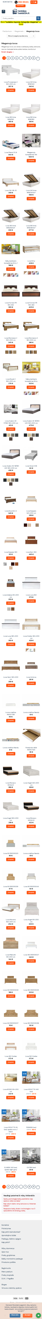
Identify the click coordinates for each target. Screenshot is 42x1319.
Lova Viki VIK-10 (11, 190)
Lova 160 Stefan (11, 1056)
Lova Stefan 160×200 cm (31, 637)
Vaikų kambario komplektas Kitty (31, 380)
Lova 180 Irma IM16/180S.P (31, 227)
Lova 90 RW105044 (31, 887)
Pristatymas (6, 1228)
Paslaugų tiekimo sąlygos (11, 1239)
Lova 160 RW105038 (31, 1023)
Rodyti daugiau (8, 52)
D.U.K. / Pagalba (8, 1278)
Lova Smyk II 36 (31, 466)
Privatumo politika (8, 1262)
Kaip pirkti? (6, 1242)
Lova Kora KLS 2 (11, 511)
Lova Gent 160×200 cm (10, 678)
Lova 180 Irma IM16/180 (31, 118)
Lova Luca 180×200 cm (10, 637)
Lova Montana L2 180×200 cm (31, 339)
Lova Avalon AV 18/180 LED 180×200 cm (11, 467)
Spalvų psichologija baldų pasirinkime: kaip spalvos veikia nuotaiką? (18, 1200)
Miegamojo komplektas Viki (31, 153)
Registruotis (6, 1268)
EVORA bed (31, 1168)
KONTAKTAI (7, 2)
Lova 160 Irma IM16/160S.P (11, 227)
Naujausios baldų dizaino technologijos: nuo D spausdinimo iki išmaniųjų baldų (19, 1210)
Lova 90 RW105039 (10, 887)
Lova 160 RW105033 (31, 990)
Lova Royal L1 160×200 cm (11, 380)
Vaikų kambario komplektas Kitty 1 (11, 262)
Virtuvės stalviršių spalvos (12, 1288)
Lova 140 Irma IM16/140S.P (31, 191)
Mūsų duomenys (8, 1248)
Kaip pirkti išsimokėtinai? (11, 1232)
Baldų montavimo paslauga (12, 1259)
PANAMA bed (31, 1127)
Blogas (4, 1284)
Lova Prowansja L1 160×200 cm (11, 83)
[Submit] (38, 18)
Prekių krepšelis (8, 1275)
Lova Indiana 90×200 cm (11, 596)
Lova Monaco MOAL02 (31, 819)
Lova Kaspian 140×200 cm (31, 512)
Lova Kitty (31, 261)
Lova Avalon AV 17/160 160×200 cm (11, 422)
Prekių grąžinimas (8, 1255)
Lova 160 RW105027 (31, 955)
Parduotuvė (7, 31)
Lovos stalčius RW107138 (11, 713)
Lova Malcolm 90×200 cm (11, 956)
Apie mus (5, 1252)
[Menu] (3, 11)
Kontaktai (5, 1225)
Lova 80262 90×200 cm (11, 1090)
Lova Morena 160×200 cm (11, 921)
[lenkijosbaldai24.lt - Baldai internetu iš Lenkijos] (21, 11)
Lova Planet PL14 (11, 152)
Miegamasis (19, 31)
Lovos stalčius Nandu (31, 712)
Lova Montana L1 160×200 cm (11, 339)
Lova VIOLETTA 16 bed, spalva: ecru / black (11, 1129)
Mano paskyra (7, 1272)
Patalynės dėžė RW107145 (31, 749)
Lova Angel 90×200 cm (31, 921)
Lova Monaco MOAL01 (11, 784)
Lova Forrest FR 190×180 (31, 304)
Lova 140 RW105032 (10, 990)
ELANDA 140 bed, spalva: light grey (10, 1169)
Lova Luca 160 (31, 595)
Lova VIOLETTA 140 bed (31, 1090)
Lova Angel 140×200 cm (31, 784)
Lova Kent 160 (31, 552)
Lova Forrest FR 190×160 (11, 304)
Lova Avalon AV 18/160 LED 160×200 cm (31, 422)
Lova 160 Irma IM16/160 (11, 118)
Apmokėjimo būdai (9, 1235)
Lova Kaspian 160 (10, 552)
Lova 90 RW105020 (10, 853)
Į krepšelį (11, 90)
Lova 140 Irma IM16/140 (31, 83)
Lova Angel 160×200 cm (10, 819)
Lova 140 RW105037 (10, 1023)
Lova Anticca (31, 677)
